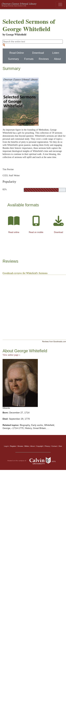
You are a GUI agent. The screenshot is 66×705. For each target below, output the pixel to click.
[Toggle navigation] (60, 4)
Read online (13, 232)
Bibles (27, 446)
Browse (20, 446)
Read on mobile (36, 232)
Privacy (47, 446)
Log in (6, 446)
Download (38, 52)
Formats (28, 59)
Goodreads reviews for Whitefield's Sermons (25, 273)
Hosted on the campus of (17, 460)
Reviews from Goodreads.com (54, 341)
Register (13, 446)
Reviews (44, 59)
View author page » (11, 355)
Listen (55, 52)
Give (60, 446)
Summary (13, 59)
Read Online (16, 52)
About (57, 59)
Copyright (39, 446)
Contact (54, 446)
